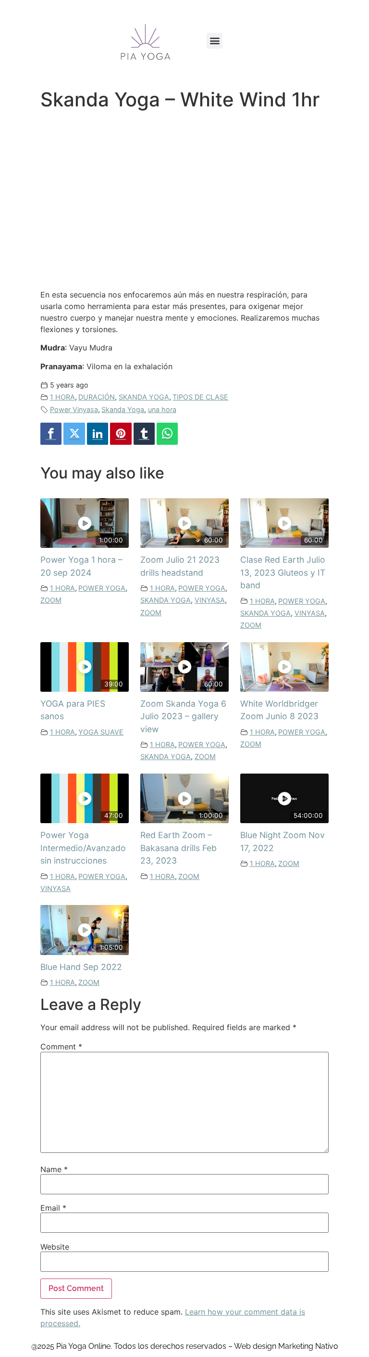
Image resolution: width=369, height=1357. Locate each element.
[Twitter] (74, 434)
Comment (61, 1046)
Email (53, 1208)
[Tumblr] (144, 434)
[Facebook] (51, 434)
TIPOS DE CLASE (200, 397)
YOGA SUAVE (100, 732)
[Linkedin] (97, 434)
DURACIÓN (96, 397)
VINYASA (210, 600)
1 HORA (62, 397)
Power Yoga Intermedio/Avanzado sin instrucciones (83, 848)
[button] (214, 41)
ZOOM (51, 600)
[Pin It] (120, 434)
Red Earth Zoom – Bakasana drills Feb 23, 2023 (178, 848)
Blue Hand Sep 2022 (81, 967)
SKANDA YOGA (144, 397)
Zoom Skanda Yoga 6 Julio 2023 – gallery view (183, 716)
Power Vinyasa (74, 409)
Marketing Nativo (308, 1346)
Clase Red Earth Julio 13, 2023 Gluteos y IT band (282, 572)
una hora (162, 409)
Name (54, 1169)
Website (54, 1247)
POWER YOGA (101, 588)
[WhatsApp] (167, 434)
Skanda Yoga (122, 409)
